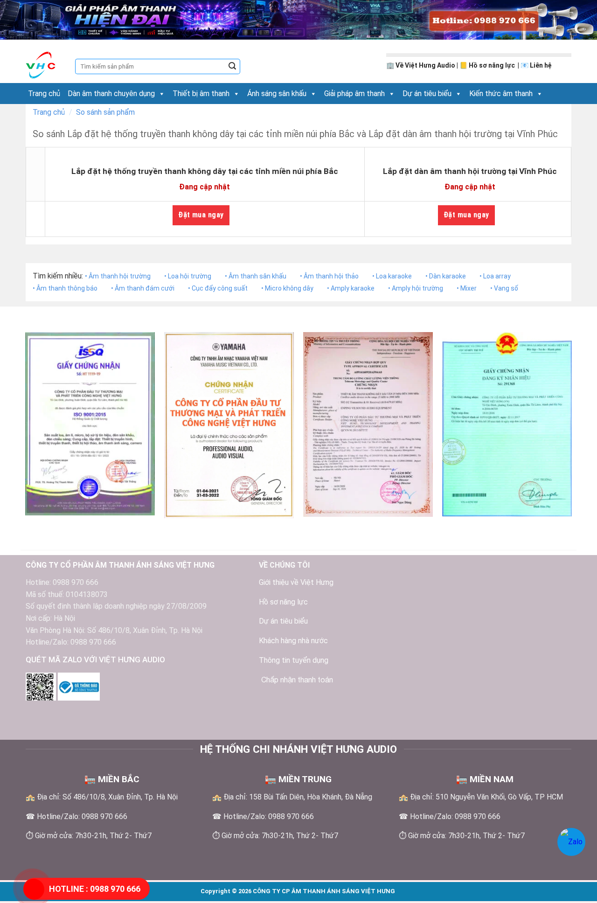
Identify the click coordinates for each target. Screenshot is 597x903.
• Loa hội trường (187, 276)
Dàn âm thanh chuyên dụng (111, 93)
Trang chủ (44, 93)
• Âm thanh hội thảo (329, 276)
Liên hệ (541, 65)
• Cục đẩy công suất (218, 288)
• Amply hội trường (415, 288)
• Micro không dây (287, 288)
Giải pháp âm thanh (354, 93)
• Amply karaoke (351, 288)
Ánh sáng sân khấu (276, 93)
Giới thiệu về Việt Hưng (296, 582)
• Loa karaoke (392, 276)
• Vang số (504, 288)
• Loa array (495, 276)
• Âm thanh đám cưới (142, 288)
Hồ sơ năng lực (492, 65)
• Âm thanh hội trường (118, 276)
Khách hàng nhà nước (293, 640)
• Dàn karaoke (445, 276)
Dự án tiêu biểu (427, 93)
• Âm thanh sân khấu (255, 276)
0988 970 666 (94, 889)
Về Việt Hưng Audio (425, 65)
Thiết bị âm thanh (201, 93)
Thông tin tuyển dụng (293, 660)
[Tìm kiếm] (232, 67)
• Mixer (467, 288)
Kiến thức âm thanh (501, 93)
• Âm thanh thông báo (65, 288)
